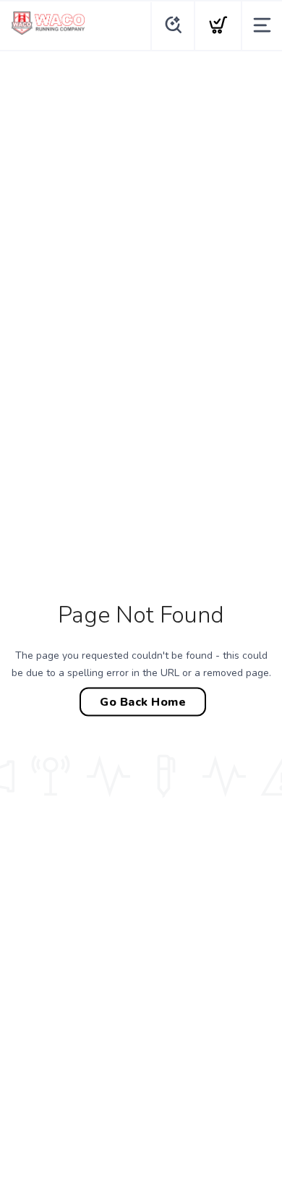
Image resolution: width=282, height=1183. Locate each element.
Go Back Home (143, 702)
